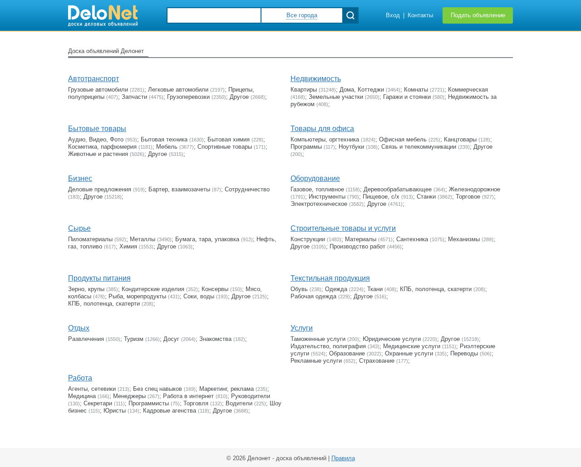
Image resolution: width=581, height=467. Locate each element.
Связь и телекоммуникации (418, 146)
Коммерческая (468, 89)
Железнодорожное (474, 189)
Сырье (79, 228)
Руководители (250, 396)
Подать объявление (478, 15)
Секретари (98, 403)
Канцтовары (460, 139)
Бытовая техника (164, 139)
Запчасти (134, 96)
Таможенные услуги (317, 339)
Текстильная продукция (330, 278)
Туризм (133, 339)
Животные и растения (98, 154)
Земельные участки (336, 96)
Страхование (376, 360)
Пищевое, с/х (381, 196)
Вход (393, 15)
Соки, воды (198, 296)
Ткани (375, 289)
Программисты (148, 403)
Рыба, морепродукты (137, 296)
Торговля (195, 403)
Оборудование (315, 178)
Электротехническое (318, 203)
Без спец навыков (157, 388)
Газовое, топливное (317, 189)
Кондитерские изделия (153, 289)
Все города (301, 15)
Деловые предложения (99, 189)
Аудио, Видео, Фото (95, 139)
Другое (239, 96)
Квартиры (303, 89)
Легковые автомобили (178, 89)
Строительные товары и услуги (343, 228)
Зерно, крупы (86, 289)
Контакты (420, 15)
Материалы (360, 239)
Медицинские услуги (411, 346)
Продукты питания (99, 278)
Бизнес (80, 178)
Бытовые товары (97, 128)
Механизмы (464, 239)
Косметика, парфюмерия (102, 146)
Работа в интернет (188, 396)
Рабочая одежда (313, 296)
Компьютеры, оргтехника (324, 139)
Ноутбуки (351, 146)
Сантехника (412, 239)
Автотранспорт (93, 79)
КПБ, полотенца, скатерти (104, 303)
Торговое (468, 196)
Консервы (215, 289)
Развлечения (86, 339)
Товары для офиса (322, 128)
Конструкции (307, 239)
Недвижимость (315, 79)
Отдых (78, 328)
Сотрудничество (247, 189)
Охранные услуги (409, 353)
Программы (306, 146)
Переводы (464, 353)
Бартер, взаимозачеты (179, 189)
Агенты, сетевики (92, 388)
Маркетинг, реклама (226, 388)
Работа (80, 378)
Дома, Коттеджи (362, 89)
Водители (239, 403)
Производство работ (357, 246)
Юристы (114, 410)
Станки (426, 196)
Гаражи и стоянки (407, 96)
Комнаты (416, 89)
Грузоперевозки (188, 96)
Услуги (301, 328)
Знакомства (215, 339)
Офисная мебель (403, 139)
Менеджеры (129, 396)
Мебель (166, 146)
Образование (347, 353)
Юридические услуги (392, 339)
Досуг (171, 339)
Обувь (299, 289)
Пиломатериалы (90, 239)
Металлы (142, 239)
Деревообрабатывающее (398, 189)
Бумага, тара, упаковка (207, 239)
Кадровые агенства (169, 410)
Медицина (82, 396)
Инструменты (327, 196)
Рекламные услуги (316, 360)
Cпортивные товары (224, 146)
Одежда (336, 289)
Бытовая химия (228, 139)
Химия (128, 246)
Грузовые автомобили (98, 89)
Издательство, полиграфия (328, 346)
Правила (343, 458)
